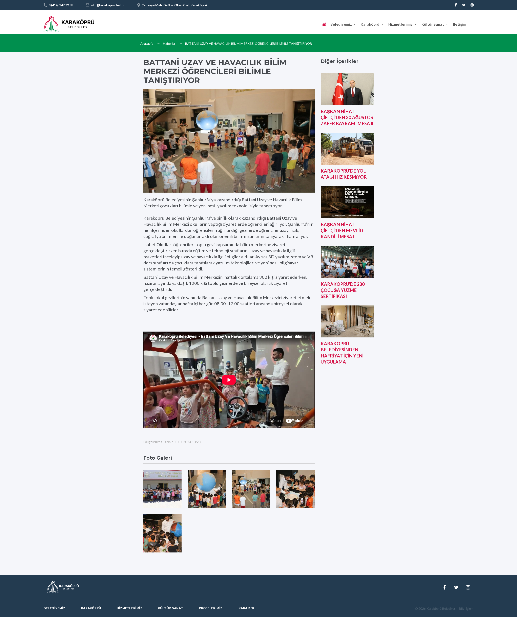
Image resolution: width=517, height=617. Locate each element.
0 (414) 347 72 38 (61, 5)
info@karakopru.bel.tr (107, 5)
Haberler (169, 43)
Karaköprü (370, 24)
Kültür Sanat (432, 24)
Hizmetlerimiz (400, 24)
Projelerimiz (211, 608)
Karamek (246, 608)
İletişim (459, 24)
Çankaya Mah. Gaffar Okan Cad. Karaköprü (174, 5)
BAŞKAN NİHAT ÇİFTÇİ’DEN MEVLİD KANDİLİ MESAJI (342, 230)
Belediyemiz (341, 24)
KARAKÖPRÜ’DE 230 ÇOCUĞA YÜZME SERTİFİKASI (343, 290)
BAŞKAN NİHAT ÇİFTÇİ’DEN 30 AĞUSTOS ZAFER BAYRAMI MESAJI (347, 117)
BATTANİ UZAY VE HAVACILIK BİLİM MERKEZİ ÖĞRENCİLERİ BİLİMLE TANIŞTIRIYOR (248, 43)
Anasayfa (146, 43)
